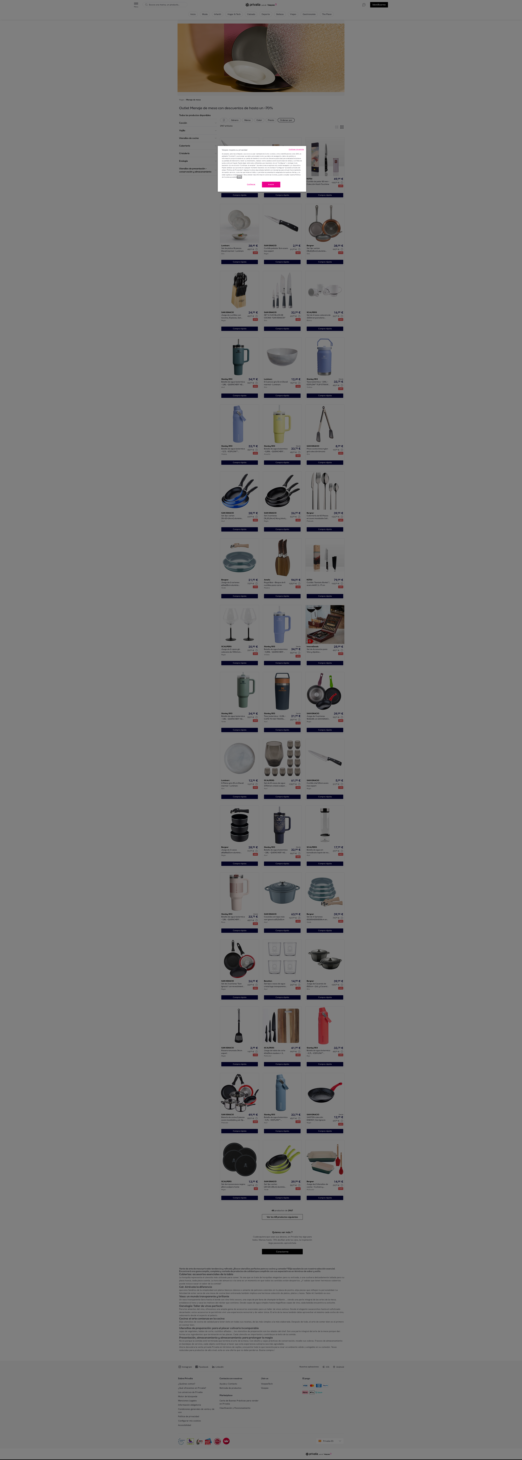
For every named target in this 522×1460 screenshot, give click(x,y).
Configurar (251, 184)
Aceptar (271, 184)
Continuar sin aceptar (296, 149)
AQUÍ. (239, 177)
